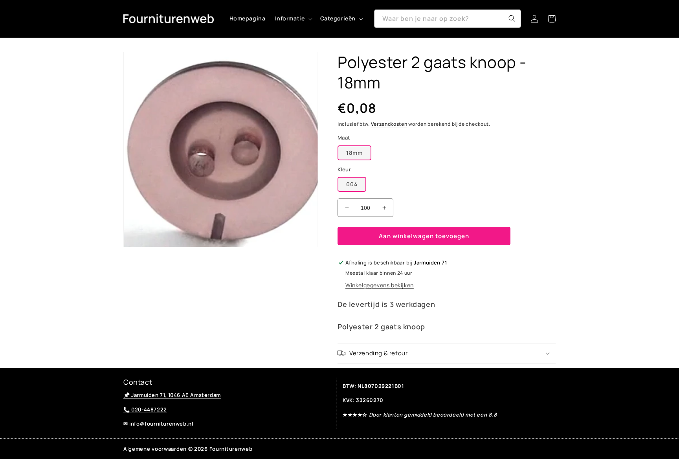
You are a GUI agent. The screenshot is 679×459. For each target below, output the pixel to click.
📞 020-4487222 (145, 409)
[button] (293, 18)
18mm (354, 152)
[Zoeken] (512, 18)
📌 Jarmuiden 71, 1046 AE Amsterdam (172, 394)
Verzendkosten (389, 124)
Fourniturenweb (231, 448)
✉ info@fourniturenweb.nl (158, 423)
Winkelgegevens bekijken (379, 285)
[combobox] (447, 19)
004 (352, 184)
